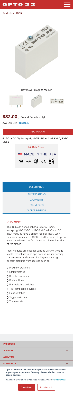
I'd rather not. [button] (46, 387)
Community (9, 363)
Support (8, 350)
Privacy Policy (59, 379)
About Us (8, 357)
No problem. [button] (26, 387)
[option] (16, 101)
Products (7, 13)
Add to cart (38, 131)
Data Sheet (38, 147)
